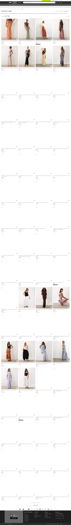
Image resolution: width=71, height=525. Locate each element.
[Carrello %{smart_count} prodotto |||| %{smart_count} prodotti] (61, 2)
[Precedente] (54, 11)
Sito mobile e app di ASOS (48, 513)
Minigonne (56, 11)
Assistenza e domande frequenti (55, 0)
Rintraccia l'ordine (26, 514)
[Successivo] (69, 11)
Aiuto (25, 513)
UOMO (19, 2)
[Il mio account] (57, 2)
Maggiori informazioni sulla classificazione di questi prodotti (35, 18)
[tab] (10, 5)
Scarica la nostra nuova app (46, 0)
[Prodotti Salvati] (59, 2)
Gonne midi (61, 11)
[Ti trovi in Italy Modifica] (61, 0)
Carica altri (35, 505)
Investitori (36, 517)
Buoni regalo (46, 514)
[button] (59, 516)
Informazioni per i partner (48, 517)
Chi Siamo (36, 513)
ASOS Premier (26, 518)
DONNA (14, 2)
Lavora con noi (36, 514)
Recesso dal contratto (26, 517)
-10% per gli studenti (26, 519)
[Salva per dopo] (17, 39)
